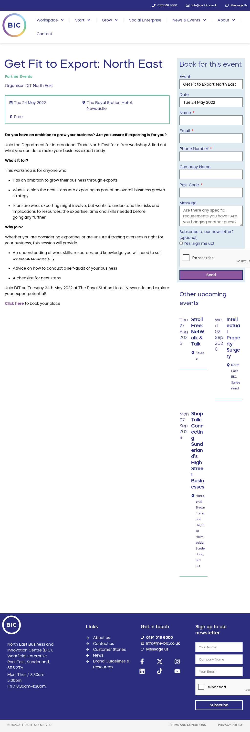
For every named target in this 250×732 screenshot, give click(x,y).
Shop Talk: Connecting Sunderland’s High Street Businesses (197, 450)
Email (185, 130)
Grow (107, 20)
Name (185, 112)
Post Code (189, 184)
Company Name (194, 166)
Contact (44, 33)
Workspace (47, 20)
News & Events (186, 20)
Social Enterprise (145, 20)
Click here (14, 303)
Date (184, 94)
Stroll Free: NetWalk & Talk (197, 331)
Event (184, 76)
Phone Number (194, 148)
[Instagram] (177, 661)
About (223, 20)
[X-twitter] (160, 661)
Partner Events (18, 76)
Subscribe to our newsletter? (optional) (206, 234)
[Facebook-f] (142, 661)
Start (79, 20)
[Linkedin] (142, 671)
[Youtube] (177, 671)
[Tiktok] (160, 671)
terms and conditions (187, 725)
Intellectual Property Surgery (233, 337)
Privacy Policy (230, 725)
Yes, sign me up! (199, 243)
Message (188, 202)
